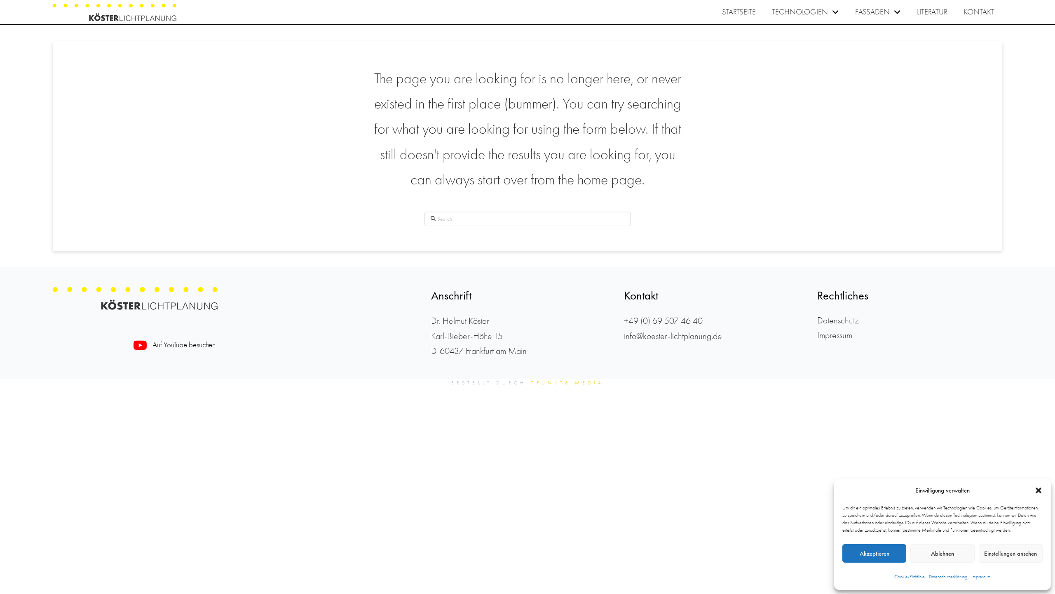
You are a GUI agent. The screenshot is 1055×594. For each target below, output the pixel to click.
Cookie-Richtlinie (909, 577)
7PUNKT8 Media (567, 383)
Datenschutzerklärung (948, 577)
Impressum (981, 577)
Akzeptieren (874, 553)
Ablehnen (942, 553)
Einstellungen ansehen (1010, 553)
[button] (1038, 490)
